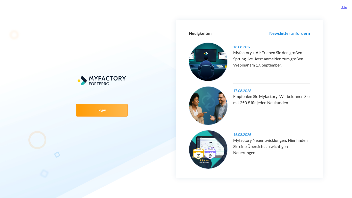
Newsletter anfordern (289, 33)
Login (101, 110)
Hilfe (344, 7)
